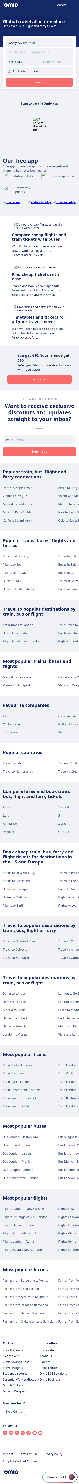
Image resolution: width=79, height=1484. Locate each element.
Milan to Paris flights (17, 512)
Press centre (48, 1368)
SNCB (62, 824)
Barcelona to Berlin (16, 1018)
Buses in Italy (12, 581)
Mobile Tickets (13, 1385)
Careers (45, 1362)
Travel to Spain (68, 763)
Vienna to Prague (15, 496)
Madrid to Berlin (14, 1010)
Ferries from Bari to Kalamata (23, 1313)
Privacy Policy (53, 1454)
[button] (23, 61)
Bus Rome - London (16, 1145)
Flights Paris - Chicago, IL (20, 1233)
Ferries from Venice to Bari (21, 1289)
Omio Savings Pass (16, 1362)
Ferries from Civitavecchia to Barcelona (30, 1321)
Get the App (11, 1356)
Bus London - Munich (17, 1161)
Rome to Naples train (17, 488)
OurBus (63, 832)
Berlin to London (14, 993)
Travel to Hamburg (16, 958)
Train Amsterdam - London (21, 1090)
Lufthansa (10, 732)
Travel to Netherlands (18, 772)
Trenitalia (64, 807)
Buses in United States (18, 589)
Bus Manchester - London (21, 1178)
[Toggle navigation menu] (74, 5)
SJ (59, 815)
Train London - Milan (17, 1106)
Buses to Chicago (15, 889)
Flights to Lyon (68, 906)
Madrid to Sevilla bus (17, 504)
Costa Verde (11, 724)
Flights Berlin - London (18, 1225)
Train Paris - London (17, 1082)
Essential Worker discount (21, 1379)
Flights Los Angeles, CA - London (25, 1217)
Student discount (15, 1374)
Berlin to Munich (14, 1026)
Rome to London (14, 1002)
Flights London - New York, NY (23, 1209)
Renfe (7, 807)
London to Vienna (15, 1034)
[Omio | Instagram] (11, 1434)
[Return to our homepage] (10, 5)
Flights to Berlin (14, 906)
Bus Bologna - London (18, 1170)
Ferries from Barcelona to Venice (26, 1281)
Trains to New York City (19, 873)
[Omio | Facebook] (5, 1434)
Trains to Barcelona (16, 881)
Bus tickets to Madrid (18, 633)
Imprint (8, 1454)
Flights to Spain (13, 565)
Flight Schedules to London (22, 641)
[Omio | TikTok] (17, 1434)
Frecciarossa (67, 716)
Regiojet (8, 832)
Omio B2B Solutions (53, 1374)
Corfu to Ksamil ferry (17, 520)
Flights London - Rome (18, 1242)
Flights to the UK (14, 573)
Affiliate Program (15, 1391)
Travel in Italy (67, 556)
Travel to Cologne (15, 949)
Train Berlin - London (17, 1065)
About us (46, 1356)
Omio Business (50, 1379)
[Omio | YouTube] (28, 1434)
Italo (6, 716)
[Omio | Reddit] (40, 1434)
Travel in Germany (15, 556)
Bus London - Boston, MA (20, 1137)
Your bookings (13, 1350)
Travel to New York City (19, 941)
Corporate (47, 1350)
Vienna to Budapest (16, 685)
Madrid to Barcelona (17, 677)
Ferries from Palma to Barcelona (25, 1305)
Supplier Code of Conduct (21, 1461)
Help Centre (14, 1411)
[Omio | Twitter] (23, 1434)
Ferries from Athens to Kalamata (25, 1297)
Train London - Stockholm (21, 1098)
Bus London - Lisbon (17, 1153)
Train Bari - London (16, 1073)
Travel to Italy (12, 763)
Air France (10, 824)
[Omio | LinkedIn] (34, 1434)
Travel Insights (13, 1368)
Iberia (62, 732)
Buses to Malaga (14, 897)
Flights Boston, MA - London (22, 1250)
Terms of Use (28, 1454)
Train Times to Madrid (18, 625)
